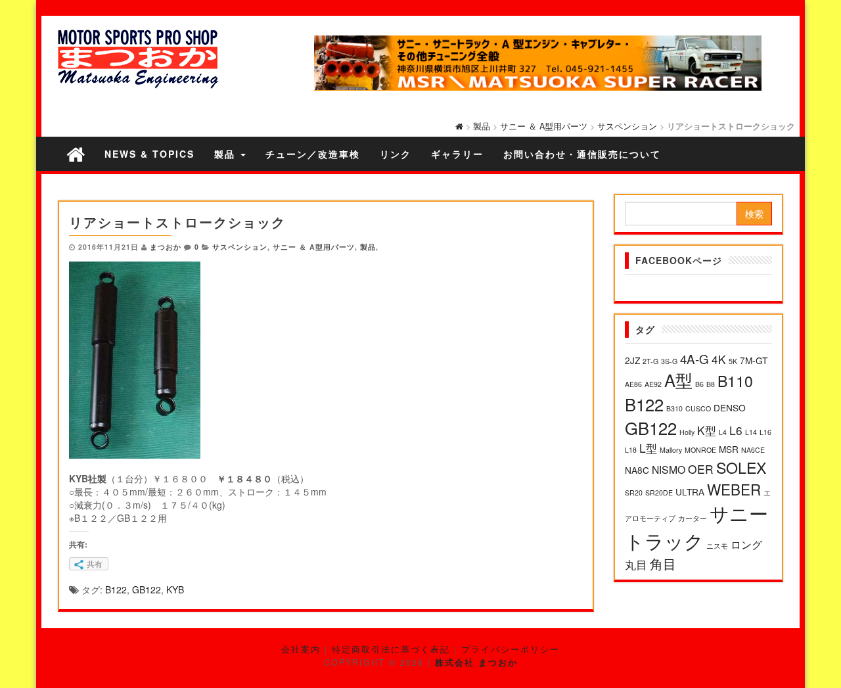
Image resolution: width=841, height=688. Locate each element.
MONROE (700, 450)
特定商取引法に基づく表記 (391, 649)
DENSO (730, 407)
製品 (481, 126)
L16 (765, 432)
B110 (735, 380)
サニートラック (696, 526)
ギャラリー (457, 153)
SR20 (634, 492)
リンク (395, 153)
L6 (735, 430)
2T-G (650, 361)
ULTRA (689, 491)
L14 (751, 432)
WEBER (734, 488)
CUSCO (698, 408)
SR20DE (659, 492)
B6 (699, 384)
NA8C (637, 469)
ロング (746, 544)
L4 (723, 432)
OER (701, 469)
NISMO (668, 469)
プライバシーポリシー (510, 649)
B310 (674, 408)
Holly (686, 432)
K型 (706, 430)
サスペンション (627, 126)
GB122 (146, 589)
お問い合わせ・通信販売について (582, 153)
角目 (663, 563)
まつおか (165, 247)
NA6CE (753, 450)
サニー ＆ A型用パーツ (543, 126)
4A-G (694, 358)
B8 (710, 384)
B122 (116, 589)
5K (733, 361)
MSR (729, 448)
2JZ (632, 360)
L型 (648, 448)
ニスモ (717, 546)
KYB (175, 589)
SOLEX (741, 467)
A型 (678, 380)
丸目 (636, 564)
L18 (631, 450)
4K (719, 359)
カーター (692, 518)
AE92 (653, 384)
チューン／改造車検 (312, 153)
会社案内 (301, 649)
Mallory (671, 450)
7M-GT (753, 360)
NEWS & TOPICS (149, 153)
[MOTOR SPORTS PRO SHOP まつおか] (75, 153)
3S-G (669, 361)
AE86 (633, 384)
